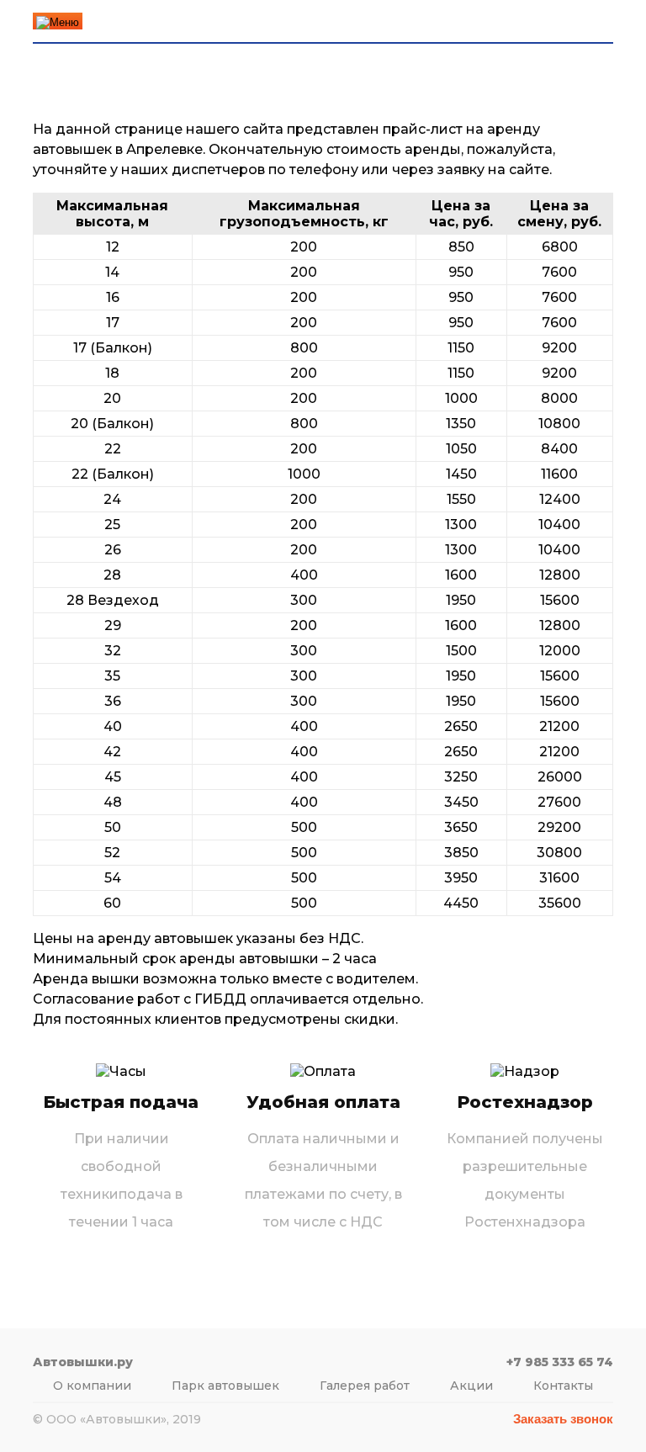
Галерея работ (365, 1385)
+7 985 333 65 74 (469, 21)
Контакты (563, 1385)
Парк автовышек (225, 1385)
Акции (471, 1385)
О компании (92, 1385)
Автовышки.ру (144, 21)
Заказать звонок (563, 1419)
